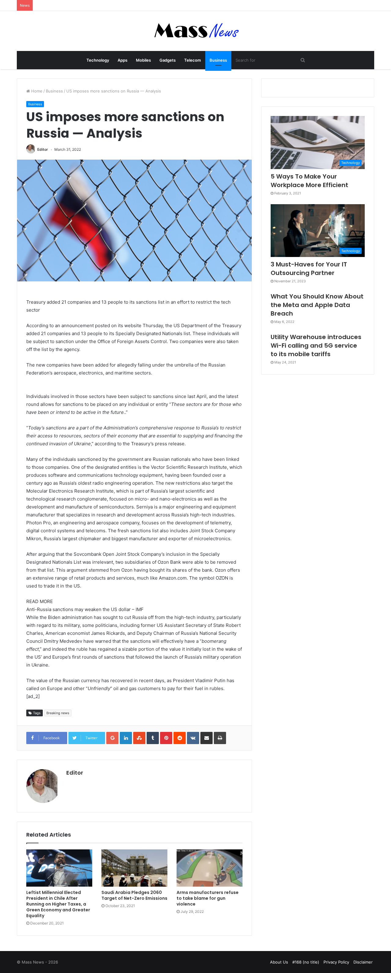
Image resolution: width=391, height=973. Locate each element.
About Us (279, 962)
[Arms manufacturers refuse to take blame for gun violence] (210, 868)
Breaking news (57, 713)
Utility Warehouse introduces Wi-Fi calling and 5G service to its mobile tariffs (316, 345)
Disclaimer (363, 962)
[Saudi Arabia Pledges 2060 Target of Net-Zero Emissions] (134, 868)
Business (218, 60)
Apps (122, 60)
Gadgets (167, 60)
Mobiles (143, 60)
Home (36, 91)
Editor (42, 149)
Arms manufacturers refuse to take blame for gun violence (208, 898)
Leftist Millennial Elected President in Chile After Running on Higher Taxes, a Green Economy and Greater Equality (58, 904)
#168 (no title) (305, 962)
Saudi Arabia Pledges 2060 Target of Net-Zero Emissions (134, 895)
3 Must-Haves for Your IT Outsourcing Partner (309, 268)
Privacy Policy (336, 962)
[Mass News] (196, 31)
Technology (97, 60)
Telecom (192, 60)
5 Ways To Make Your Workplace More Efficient (309, 180)
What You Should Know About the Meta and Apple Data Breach (317, 305)
